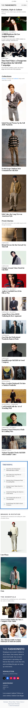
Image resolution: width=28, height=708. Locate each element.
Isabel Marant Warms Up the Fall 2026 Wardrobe (13, 124)
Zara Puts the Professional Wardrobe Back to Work (11, 338)
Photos (4, 450)
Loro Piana (4, 555)
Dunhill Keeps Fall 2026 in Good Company (13, 361)
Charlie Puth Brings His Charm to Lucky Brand (14, 492)
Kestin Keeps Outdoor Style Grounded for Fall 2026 (11, 169)
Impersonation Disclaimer (14, 703)
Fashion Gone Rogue (18, 695)
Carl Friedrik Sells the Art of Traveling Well (12, 407)
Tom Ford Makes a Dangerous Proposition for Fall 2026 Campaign (13, 63)
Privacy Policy (12, 702)
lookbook (16, 78)
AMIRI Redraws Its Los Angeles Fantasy (10, 35)
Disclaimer (6, 702)
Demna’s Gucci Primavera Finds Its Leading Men (13, 430)
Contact (5, 685)
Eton (2, 591)
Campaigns (4, 32)
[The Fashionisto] (9, 5)
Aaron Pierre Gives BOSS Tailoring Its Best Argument (11, 315)
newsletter (13, 673)
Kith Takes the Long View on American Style (12, 215)
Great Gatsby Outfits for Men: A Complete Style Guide (12, 620)
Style (9, 450)
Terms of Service (20, 702)
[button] (27, 1)
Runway (4, 78)
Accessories (6, 381)
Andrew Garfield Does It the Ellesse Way (12, 292)
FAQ (4, 688)
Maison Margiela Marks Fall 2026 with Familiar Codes (13, 453)
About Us (5, 687)
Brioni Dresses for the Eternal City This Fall (14, 246)
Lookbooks (5, 335)
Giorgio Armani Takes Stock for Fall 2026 (13, 269)
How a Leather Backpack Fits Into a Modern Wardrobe (13, 384)
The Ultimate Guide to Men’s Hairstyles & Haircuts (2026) (11, 640)
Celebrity (12, 32)
